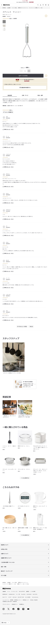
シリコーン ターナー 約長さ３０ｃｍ (9, 446)
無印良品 (4, 7)
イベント (8, 591)
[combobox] (5, 622)
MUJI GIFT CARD (21, 597)
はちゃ (7, 193)
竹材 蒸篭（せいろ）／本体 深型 (9, 528)
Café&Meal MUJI (12, 594)
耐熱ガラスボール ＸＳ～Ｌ (24, 446)
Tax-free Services (35, 597)
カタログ (9, 597)
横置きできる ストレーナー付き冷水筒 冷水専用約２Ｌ (40, 528)
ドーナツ (8, 278)
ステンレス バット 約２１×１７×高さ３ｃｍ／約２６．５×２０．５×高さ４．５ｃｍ (40, 471)
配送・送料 (40, 95)
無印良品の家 (5, 594)
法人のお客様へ (28, 597)
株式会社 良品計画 (33, 599)
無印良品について (26, 599)
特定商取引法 (21, 604)
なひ (7, 310)
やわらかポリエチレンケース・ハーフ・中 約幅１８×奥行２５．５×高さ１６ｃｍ (40, 447)
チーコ (7, 136)
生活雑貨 (8, 7)
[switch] (46, 16)
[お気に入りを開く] (43, 4)
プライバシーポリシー (6, 604)
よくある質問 (33, 591)
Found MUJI (23, 594)
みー (7, 226)
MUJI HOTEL (35, 594)
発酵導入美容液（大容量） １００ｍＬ (25, 528)
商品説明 (10, 95)
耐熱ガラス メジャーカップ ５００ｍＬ (40, 506)
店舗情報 (4, 591)
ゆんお (7, 260)
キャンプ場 (18, 594)
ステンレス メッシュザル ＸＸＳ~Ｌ (9, 470)
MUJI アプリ (5, 597)
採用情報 (11, 599)
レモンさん (8, 294)
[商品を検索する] (38, 4)
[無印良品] (7, 588)
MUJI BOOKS (29, 594)
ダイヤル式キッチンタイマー (24, 506)
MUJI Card (14, 597)
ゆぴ (7, 116)
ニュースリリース (6, 599)
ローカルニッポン (14, 591)
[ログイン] (40, 4)
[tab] (4, 21)
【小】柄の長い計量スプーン (8, 506)
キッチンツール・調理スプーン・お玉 (35, 7)
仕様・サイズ (25, 95)
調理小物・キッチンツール (23, 7)
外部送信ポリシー (15, 604)
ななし (7, 242)
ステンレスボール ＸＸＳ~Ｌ (24, 469)
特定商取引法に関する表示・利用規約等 (10, 601)
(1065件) (15, 18)
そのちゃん (8, 209)
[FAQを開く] (45, 4)
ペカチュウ (8, 154)
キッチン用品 (14, 7)
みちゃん (8, 174)
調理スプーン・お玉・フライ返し (23, 584)
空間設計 (27, 591)
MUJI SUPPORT (22, 591)
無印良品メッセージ (17, 599)
